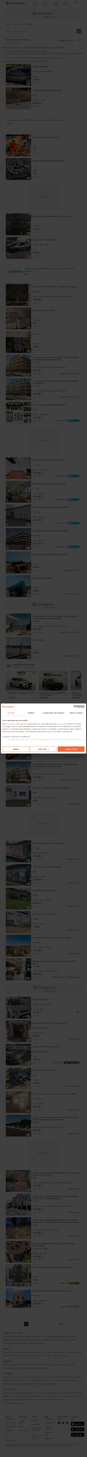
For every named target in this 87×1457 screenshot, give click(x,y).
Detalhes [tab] (31, 713)
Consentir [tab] (11, 713)
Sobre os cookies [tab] (76, 713)
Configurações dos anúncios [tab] (53, 713)
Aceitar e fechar (71, 749)
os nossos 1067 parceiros (17, 724)
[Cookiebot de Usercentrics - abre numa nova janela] (75, 706)
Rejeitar (16, 749)
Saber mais (42, 749)
